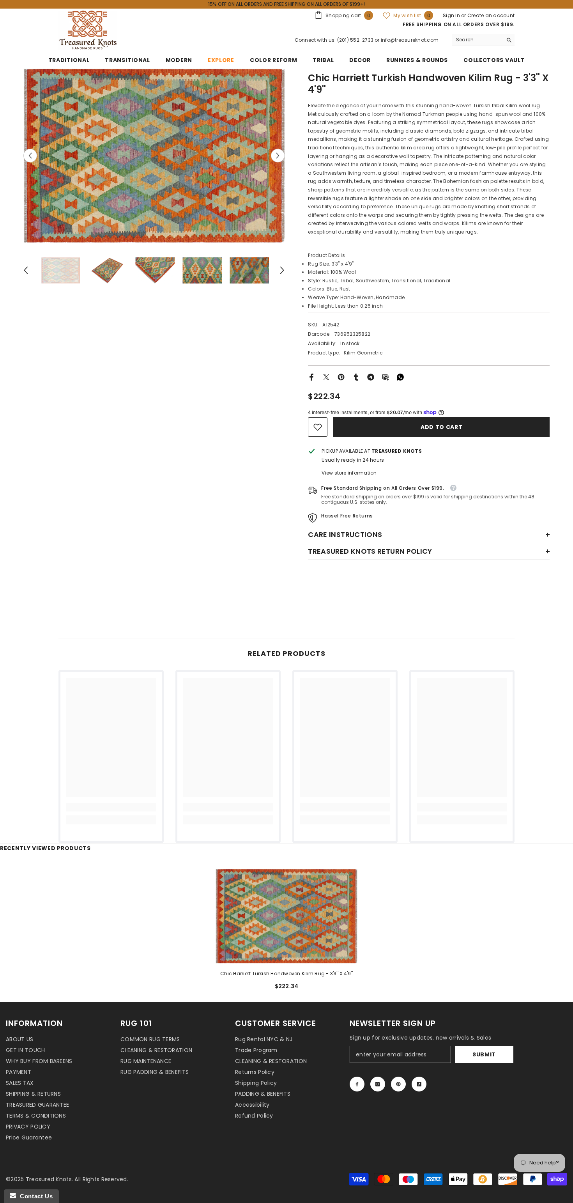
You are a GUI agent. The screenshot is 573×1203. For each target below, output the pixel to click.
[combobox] (477, 40)
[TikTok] (419, 1084)
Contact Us (34, 1196)
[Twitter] (326, 376)
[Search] (483, 40)
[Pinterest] (341, 376)
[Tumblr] (355, 376)
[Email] (385, 376)
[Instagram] (377, 1084)
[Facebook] (311, 376)
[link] (317, 427)
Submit (484, 1054)
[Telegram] (370, 376)
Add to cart (441, 427)
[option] (154, 155)
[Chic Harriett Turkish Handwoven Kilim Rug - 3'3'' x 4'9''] (287, 916)
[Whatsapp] (400, 376)
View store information (349, 473)
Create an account (491, 15)
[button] (30, 155)
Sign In (452, 15)
